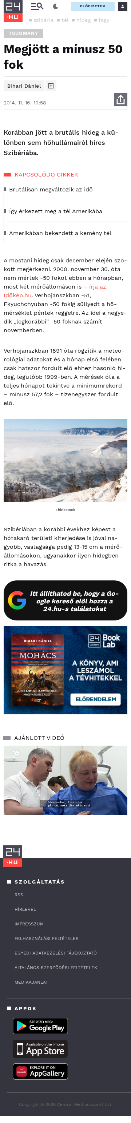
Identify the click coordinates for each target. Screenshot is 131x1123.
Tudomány (23, 33)
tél (64, 20)
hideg (83, 20)
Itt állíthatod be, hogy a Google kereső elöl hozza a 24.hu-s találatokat (74, 601)
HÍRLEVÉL (25, 909)
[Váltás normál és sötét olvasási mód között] (55, 6)
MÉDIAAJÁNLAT (31, 982)
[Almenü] (37, 6)
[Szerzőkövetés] (50, 85)
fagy (104, 20)
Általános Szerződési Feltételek (56, 967)
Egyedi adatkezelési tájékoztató (56, 953)
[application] (65, 780)
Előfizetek (93, 6)
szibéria (43, 20)
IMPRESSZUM (29, 923)
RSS (19, 894)
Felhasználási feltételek (47, 938)
